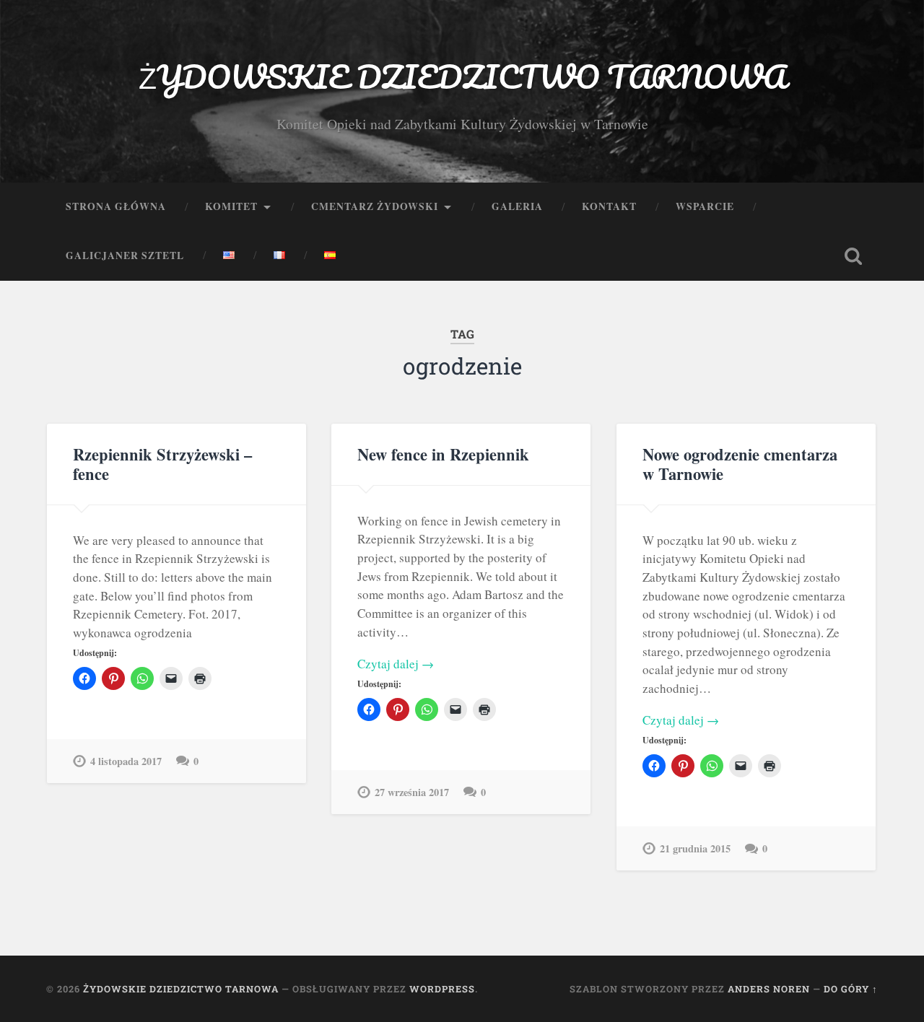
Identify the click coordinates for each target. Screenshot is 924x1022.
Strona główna (116, 206)
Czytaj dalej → (395, 663)
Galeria (517, 206)
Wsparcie (705, 206)
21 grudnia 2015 (695, 848)
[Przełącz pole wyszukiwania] (853, 256)
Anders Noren (769, 989)
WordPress (442, 989)
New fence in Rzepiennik (443, 454)
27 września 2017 (412, 792)
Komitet (231, 206)
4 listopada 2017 (126, 761)
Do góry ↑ (851, 989)
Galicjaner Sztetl (125, 255)
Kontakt (609, 206)
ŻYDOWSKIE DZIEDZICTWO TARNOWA (462, 76)
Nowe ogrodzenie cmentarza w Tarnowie (739, 464)
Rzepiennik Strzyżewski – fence (162, 464)
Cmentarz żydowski (374, 206)
